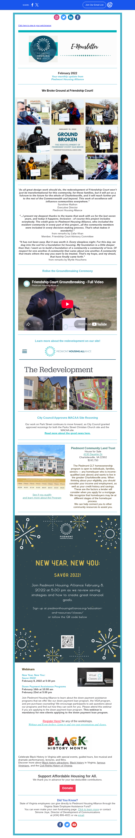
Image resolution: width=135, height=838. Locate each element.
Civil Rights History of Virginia (56, 765)
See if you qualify (42, 494)
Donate (67, 788)
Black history (77, 762)
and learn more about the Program (42, 497)
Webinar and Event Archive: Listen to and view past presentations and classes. (68, 724)
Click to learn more (88, 809)
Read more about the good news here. (68, 433)
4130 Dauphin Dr (92, 454)
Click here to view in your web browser (34, 25)
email (81, 815)
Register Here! (52, 721)
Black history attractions (55, 762)
